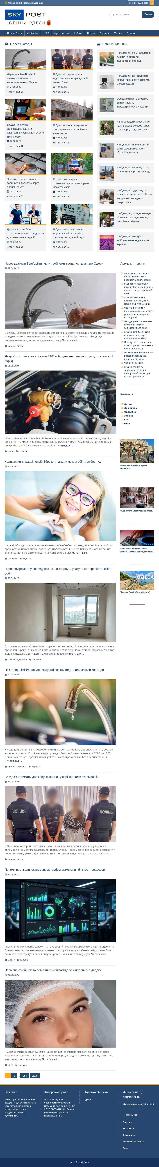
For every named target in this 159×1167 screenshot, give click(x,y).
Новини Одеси (14, 33)
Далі (34, 1075)
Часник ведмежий (133, 362)
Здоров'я (12, 558)
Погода (91, 33)
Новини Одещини (17, 766)
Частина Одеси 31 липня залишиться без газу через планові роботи (23, 183)
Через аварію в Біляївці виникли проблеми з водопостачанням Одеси (22, 78)
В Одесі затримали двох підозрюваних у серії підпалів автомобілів (70, 78)
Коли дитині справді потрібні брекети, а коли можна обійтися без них (53, 461)
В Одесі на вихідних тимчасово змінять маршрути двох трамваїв (71, 183)
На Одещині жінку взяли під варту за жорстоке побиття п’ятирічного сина (133, 148)
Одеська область (96, 1092)
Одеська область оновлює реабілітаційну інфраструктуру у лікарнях (132, 102)
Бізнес (11, 959)
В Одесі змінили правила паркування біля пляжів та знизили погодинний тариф (69, 233)
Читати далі (13, 91)
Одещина (104, 33)
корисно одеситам (138, 2)
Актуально (129, 1135)
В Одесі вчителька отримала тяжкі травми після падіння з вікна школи (70, 129)
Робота (78, 33)
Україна (118, 33)
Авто (11, 451)
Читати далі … (70, 340)
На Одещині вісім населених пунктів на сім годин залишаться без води (134, 56)
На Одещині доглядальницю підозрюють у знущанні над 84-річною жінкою (134, 217)
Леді (10, 1065)
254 (25, 1075)
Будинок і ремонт (17, 659)
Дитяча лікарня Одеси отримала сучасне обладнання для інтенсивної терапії (25, 233)
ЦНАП (46, 33)
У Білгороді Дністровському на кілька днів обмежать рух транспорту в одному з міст (133, 125)
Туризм (131, 33)
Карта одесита (61, 33)
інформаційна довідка (31, 2)
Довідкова (32, 33)
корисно (24, 451)
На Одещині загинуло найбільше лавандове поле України (133, 240)
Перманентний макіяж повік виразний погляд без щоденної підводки (53, 970)
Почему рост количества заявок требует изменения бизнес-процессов (55, 869)
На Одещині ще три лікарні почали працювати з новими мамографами (133, 79)
